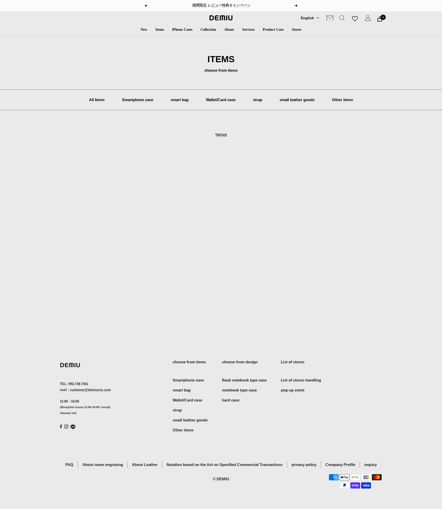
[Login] (368, 19)
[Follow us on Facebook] (61, 427)
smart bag (180, 100)
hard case (230, 400)
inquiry (370, 464)
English (307, 18)
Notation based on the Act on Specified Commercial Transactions (225, 464)
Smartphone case (137, 100)
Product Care (273, 29)
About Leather (145, 464)
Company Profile (340, 464)
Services (248, 29)
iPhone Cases (182, 29)
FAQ (69, 464)
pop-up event (292, 390)
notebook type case (239, 390)
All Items (97, 100)
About (229, 29)
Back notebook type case (244, 380)
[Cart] (379, 19)
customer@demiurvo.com (90, 390)
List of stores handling (301, 380)
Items (160, 29)
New (144, 29)
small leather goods (297, 100)
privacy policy (304, 464)
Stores (296, 29)
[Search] (342, 19)
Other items (342, 100)
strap (257, 100)
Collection (208, 29)
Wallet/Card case (221, 100)
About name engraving (102, 464)
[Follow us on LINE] (72, 427)
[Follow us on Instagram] (66, 427)
